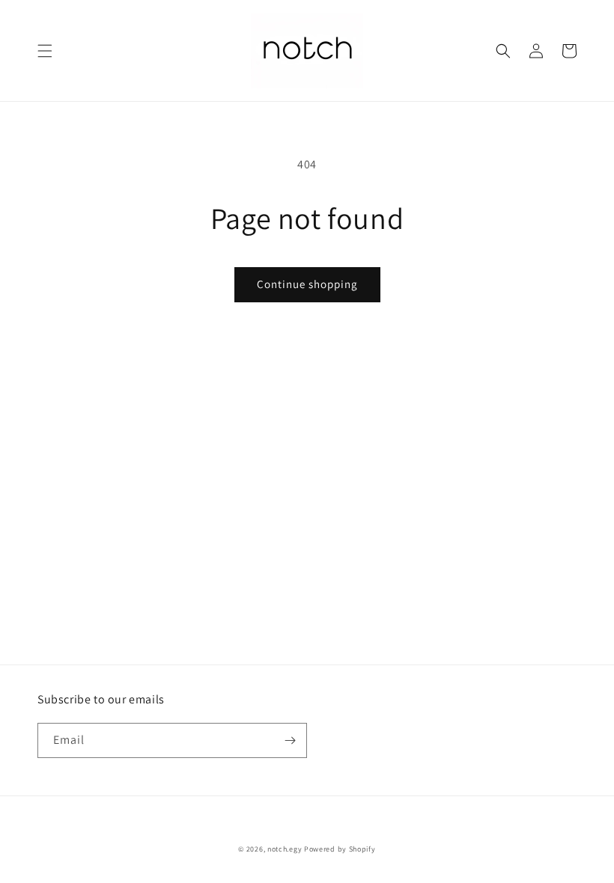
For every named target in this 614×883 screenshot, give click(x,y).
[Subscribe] (289, 740)
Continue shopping (307, 284)
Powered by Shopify (340, 849)
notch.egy (284, 849)
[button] (44, 50)
